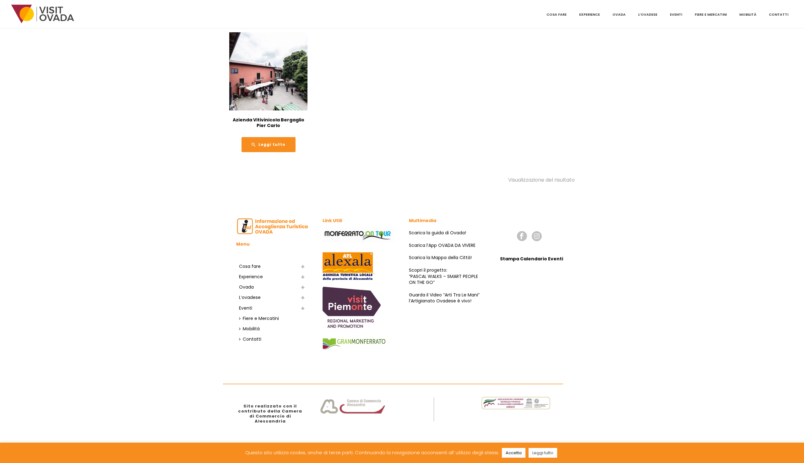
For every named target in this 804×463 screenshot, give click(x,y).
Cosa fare (556, 14)
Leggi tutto (542, 453)
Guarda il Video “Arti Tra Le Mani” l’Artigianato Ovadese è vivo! (444, 298)
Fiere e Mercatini (711, 14)
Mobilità (747, 14)
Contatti (778, 14)
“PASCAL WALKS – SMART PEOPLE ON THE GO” (443, 279)
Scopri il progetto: (428, 270)
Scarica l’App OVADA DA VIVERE (442, 245)
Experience (589, 14)
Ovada (619, 14)
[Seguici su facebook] (522, 236)
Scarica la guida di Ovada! (437, 233)
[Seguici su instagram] (537, 236)
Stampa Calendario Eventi (531, 259)
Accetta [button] (514, 453)
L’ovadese (647, 14)
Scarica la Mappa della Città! (440, 257)
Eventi (676, 14)
